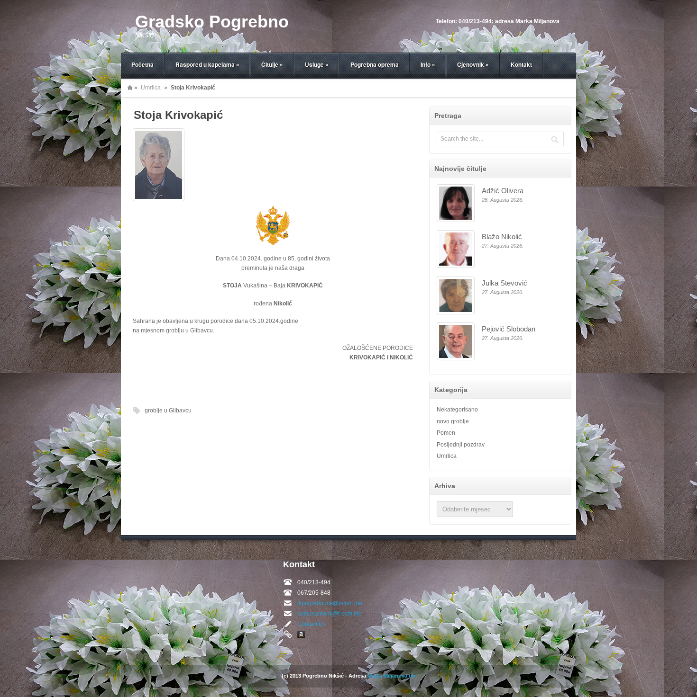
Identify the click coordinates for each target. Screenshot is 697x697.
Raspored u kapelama (207, 64)
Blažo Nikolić (502, 236)
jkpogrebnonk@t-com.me (329, 603)
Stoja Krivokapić (178, 114)
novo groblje (453, 421)
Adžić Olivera (502, 191)
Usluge (317, 64)
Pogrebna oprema (374, 64)
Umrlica (151, 87)
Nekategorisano (457, 409)
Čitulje (272, 64)
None (301, 634)
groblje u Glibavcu (168, 410)
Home (130, 87)
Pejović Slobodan (508, 329)
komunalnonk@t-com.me (329, 613)
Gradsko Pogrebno (212, 21)
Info (428, 64)
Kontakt (521, 64)
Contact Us (311, 624)
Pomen (446, 432)
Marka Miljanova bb (391, 676)
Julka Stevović (504, 283)
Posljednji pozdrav (461, 444)
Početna (142, 64)
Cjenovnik (473, 64)
